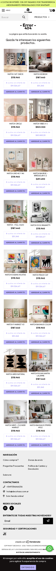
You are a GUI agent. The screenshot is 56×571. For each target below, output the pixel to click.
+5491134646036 (15, 486)
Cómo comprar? (11, 460)
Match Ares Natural (15, 374)
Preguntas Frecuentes (13, 466)
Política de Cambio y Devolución (37, 467)
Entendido (28, 567)
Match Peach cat (40, 275)
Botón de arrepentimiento (28, 552)
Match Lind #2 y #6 (15, 173)
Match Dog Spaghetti (40, 225)
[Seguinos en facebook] (11, 508)
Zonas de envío (35, 460)
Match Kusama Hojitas (15, 275)
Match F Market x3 (15, 324)
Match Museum (40, 74)
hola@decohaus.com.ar (18, 491)
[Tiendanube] (28, 543)
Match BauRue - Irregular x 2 (40, 174)
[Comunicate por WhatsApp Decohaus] (49, 548)
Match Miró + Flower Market (15, 426)
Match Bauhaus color (40, 324)
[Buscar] (24, 17)
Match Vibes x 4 (40, 124)
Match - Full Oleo (15, 225)
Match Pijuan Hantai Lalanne (40, 374)
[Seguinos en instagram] (5, 508)
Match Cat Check (15, 74)
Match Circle (15, 124)
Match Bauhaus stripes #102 (40, 426)
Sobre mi (7, 475)
